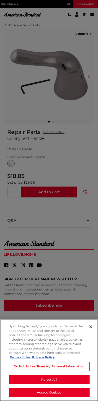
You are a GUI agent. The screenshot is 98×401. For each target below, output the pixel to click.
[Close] (91, 327)
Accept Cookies (49, 392)
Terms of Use (20, 357)
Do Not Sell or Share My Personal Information (49, 366)
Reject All (49, 379)
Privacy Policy (43, 357)
